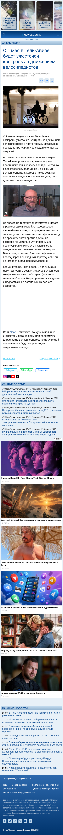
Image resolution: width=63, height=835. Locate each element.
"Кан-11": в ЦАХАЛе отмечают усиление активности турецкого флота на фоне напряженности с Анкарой (32, 752)
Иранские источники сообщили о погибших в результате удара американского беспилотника (30, 720)
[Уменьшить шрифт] (41, 80)
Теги (5, 785)
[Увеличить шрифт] (46, 80)
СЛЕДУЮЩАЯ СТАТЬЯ (49, 359)
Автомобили (11, 43)
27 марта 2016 (49, 408)
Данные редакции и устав (46, 789)
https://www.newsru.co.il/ (16, 389)
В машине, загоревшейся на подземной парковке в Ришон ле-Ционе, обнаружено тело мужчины (27, 729)
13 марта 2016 (49, 417)
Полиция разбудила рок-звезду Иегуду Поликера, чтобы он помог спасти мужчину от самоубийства (27, 761)
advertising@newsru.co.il (23, 792)
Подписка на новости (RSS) (45, 785)
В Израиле (35, 389)
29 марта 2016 (51, 398)
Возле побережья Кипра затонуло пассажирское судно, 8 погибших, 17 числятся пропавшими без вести (32, 743)
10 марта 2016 (49, 429)
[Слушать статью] (55, 80)
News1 (14, 332)
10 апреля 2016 (49, 389)
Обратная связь (20, 785)
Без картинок (9, 789)
